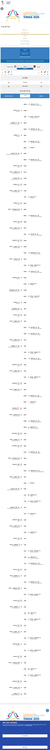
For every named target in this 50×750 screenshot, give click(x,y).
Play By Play (25, 32)
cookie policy (29, 725)
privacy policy (36, 724)
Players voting (25, 44)
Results (25, 30)
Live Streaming (24, 41)
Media (25, 38)
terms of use (29, 724)
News (25, 35)
